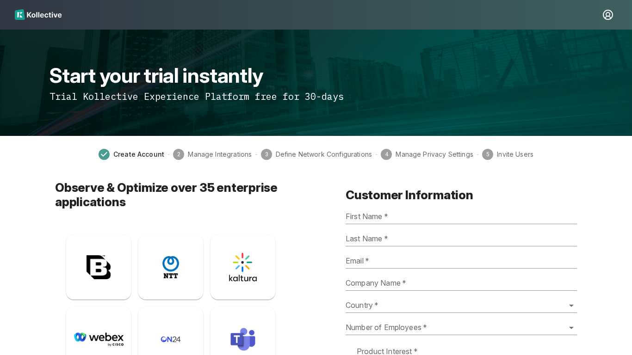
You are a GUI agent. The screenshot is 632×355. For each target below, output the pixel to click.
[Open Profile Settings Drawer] (608, 15)
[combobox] (461, 305)
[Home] (307, 14)
